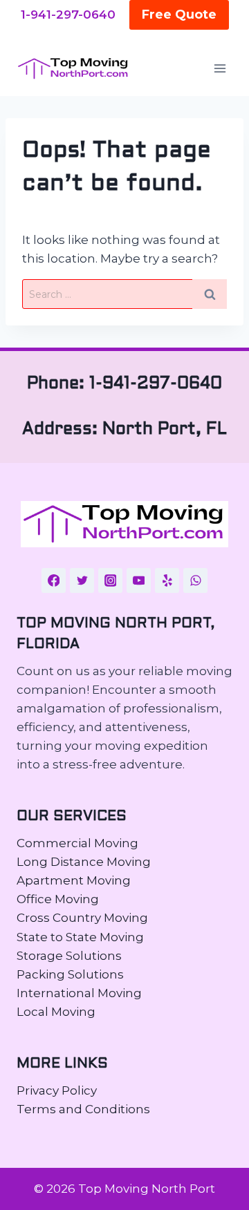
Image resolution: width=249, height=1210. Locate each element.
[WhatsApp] (195, 580)
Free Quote (179, 14)
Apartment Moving (74, 880)
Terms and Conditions (83, 1109)
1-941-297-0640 (68, 14)
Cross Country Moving (82, 918)
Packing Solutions (70, 974)
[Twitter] (82, 580)
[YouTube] (139, 580)
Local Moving (56, 1012)
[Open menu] (219, 68)
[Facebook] (54, 580)
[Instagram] (110, 580)
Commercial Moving (77, 843)
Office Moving (58, 899)
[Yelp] (167, 580)
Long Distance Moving (84, 862)
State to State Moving (80, 937)
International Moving (79, 993)
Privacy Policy (57, 1090)
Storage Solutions (69, 956)
